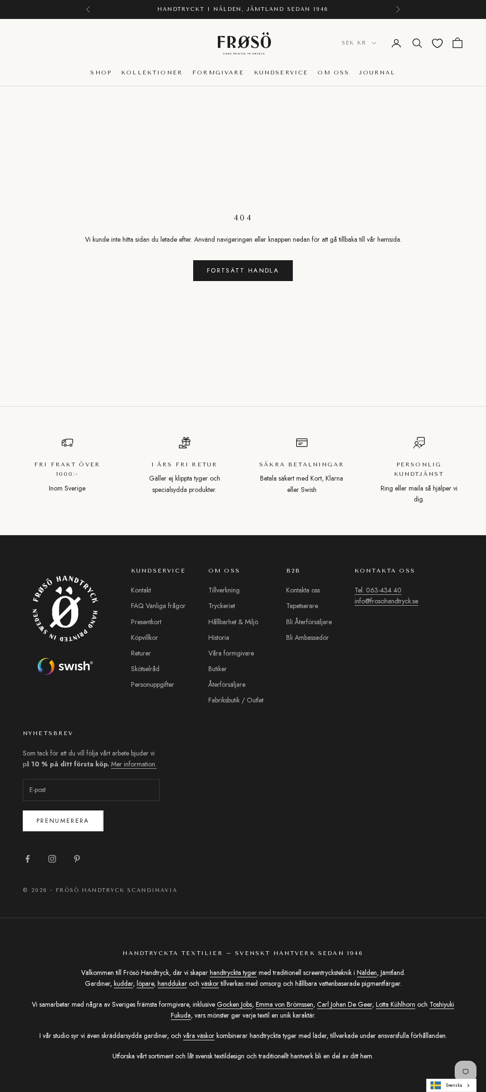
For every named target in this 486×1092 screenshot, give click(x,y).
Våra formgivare (231, 653)
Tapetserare (302, 605)
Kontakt (141, 590)
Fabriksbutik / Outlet (235, 700)
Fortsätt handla (243, 270)
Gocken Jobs (234, 1004)
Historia (218, 637)
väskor (210, 983)
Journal (377, 72)
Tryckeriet (221, 605)
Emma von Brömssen (284, 1004)
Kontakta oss (303, 590)
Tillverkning (224, 590)
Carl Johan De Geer (344, 1004)
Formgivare (218, 72)
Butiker (217, 668)
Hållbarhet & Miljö (233, 622)
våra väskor (199, 1035)
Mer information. (134, 764)
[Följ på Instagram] (52, 859)
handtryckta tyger (233, 972)
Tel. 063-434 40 (378, 590)
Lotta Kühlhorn (395, 1004)
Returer (141, 653)
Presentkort (146, 622)
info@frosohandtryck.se (386, 601)
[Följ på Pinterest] (77, 859)
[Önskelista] (437, 43)
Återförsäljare (226, 684)
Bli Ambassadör (307, 637)
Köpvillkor (144, 637)
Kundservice (281, 72)
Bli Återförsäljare (309, 622)
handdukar (172, 983)
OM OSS (333, 72)
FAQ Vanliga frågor (158, 605)
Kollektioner (152, 72)
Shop (101, 72)
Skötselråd (145, 668)
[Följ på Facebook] (27, 859)
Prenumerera (63, 820)
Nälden (367, 972)
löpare (145, 983)
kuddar (123, 983)
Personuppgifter (152, 684)
